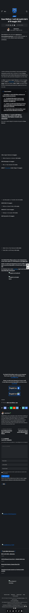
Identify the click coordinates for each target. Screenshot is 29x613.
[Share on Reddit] (13, 610)
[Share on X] (10, 25)
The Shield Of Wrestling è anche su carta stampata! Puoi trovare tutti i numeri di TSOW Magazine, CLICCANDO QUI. (14, 100)
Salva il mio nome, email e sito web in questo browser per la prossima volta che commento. (15, 472)
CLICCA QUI (14, 383)
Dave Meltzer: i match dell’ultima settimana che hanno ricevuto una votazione (14, 95)
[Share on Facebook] (8, 25)
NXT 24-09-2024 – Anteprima (8, 553)
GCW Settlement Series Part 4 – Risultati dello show (13, 559)
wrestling (15, 269)
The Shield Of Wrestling (7, 605)
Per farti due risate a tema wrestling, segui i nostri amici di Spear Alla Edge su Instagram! (14, 109)
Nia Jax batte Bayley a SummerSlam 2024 (10, 564)
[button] (2, 11)
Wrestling (11, 81)
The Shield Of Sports (21, 598)
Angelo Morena (16, 28)
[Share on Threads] (20, 408)
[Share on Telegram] (16, 610)
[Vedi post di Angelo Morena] (8, 29)
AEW (8, 402)
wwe (17, 402)
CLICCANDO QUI (23, 261)
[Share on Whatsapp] (10, 610)
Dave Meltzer (12, 402)
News (14, 16)
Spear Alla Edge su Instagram (8, 270)
